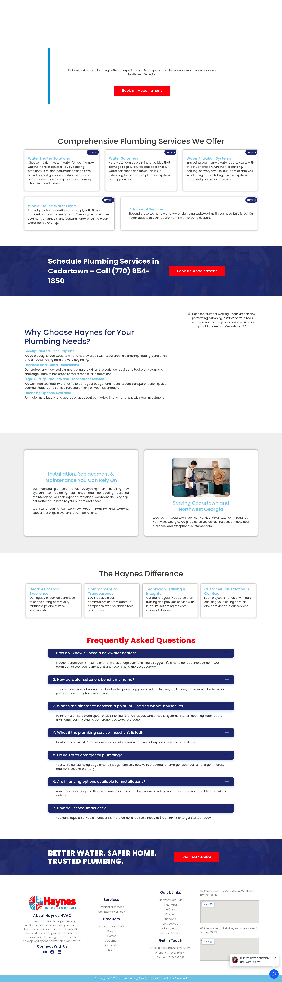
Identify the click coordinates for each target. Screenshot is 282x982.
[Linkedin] (59, 952)
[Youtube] (45, 952)
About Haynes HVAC (52, 915)
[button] (141, 653)
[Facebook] (52, 952)
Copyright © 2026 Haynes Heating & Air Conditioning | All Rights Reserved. (141, 978)
